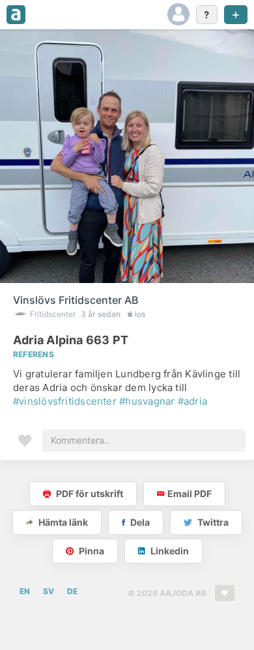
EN (25, 591)
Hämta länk (62, 522)
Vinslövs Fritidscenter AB (75, 299)
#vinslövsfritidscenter (65, 401)
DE (72, 591)
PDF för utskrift (88, 493)
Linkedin (168, 550)
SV (48, 591)
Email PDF (189, 493)
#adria (192, 401)
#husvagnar (147, 401)
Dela (139, 522)
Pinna (90, 550)
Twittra (212, 522)
